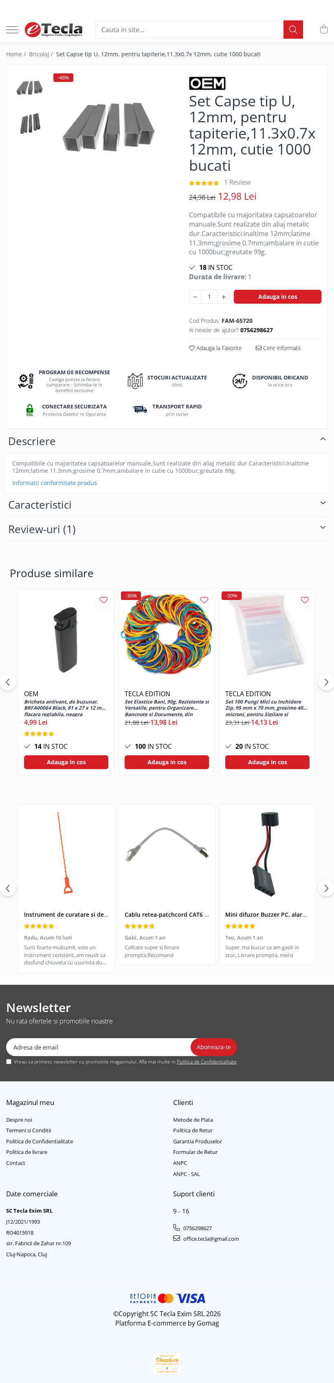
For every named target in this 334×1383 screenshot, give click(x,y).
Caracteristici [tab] (40, 504)
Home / (16, 54)
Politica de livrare (26, 1152)
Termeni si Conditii (28, 1130)
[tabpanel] (110, 130)
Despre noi (19, 1119)
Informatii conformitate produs (54, 483)
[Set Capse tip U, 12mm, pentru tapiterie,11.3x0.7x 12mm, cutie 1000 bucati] (110, 130)
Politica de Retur (193, 1130)
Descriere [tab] (32, 441)
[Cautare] (293, 29)
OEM (31, 693)
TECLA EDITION (147, 693)
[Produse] (12, 30)
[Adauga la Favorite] (104, 600)
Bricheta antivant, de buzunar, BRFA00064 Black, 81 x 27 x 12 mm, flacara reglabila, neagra (66, 708)
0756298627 (197, 1228)
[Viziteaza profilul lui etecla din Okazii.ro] (167, 1363)
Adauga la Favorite (218, 348)
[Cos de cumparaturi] (323, 29)
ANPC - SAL (186, 1174)
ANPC (180, 1163)
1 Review (237, 182)
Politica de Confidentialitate (207, 1061)
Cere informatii (281, 348)
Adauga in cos (277, 296)
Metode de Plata (193, 1119)
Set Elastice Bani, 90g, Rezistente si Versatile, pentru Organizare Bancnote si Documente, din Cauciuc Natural (167, 708)
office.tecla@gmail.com (210, 1238)
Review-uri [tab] (42, 529)
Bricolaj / (42, 54)
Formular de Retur (195, 1152)
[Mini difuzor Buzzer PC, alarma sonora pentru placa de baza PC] (267, 856)
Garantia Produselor (197, 1141)
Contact (15, 1163)
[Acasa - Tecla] (53, 30)
